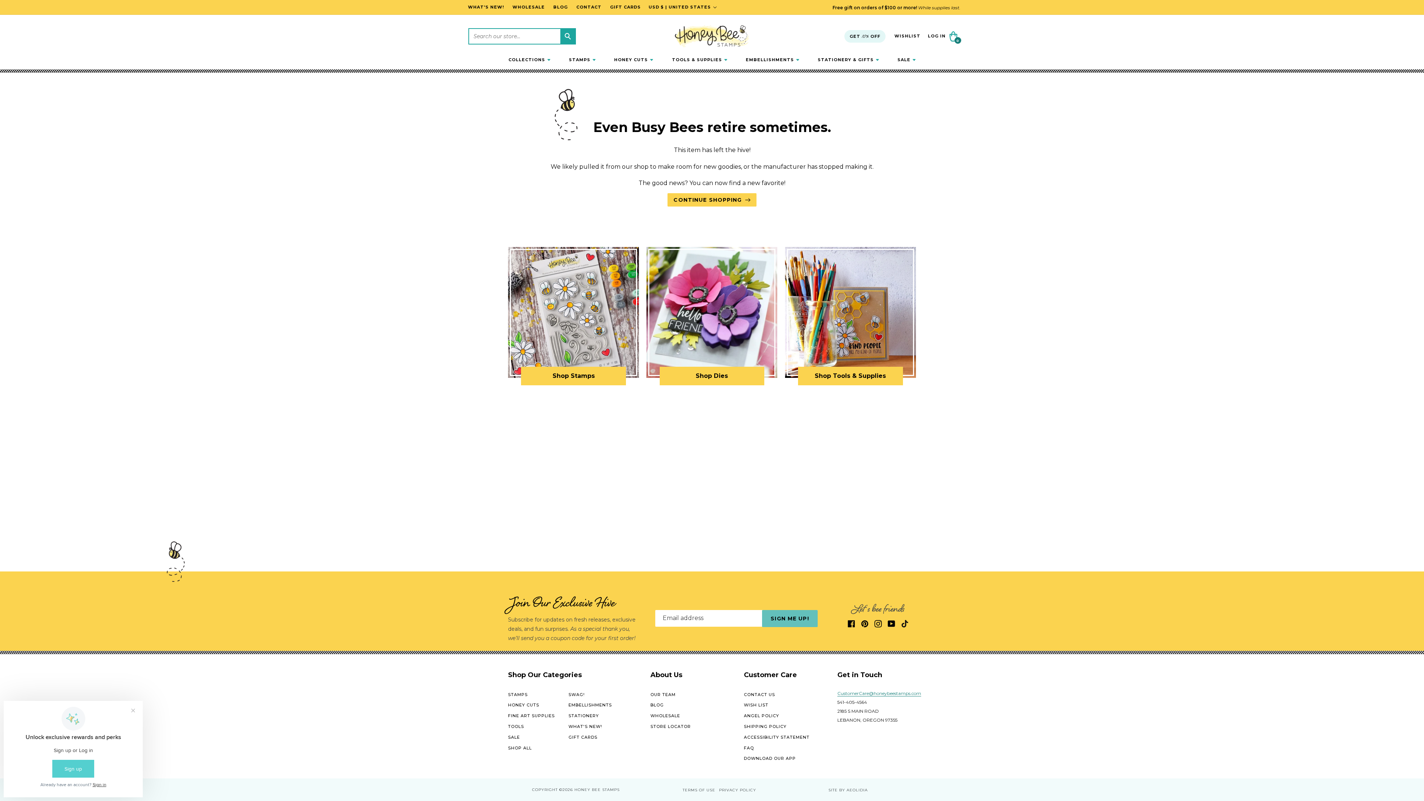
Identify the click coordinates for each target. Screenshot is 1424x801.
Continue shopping (707, 200)
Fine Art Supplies (531, 715)
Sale (514, 737)
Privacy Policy (737, 790)
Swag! (576, 694)
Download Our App (770, 758)
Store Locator (670, 726)
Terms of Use (699, 790)
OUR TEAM (663, 694)
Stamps (518, 694)
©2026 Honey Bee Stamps (589, 789)
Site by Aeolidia (848, 790)
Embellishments (590, 705)
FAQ (749, 748)
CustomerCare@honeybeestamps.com (879, 693)
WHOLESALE (665, 715)
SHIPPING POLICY (765, 726)
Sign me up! (790, 618)
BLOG (657, 705)
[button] (529, 59)
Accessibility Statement (777, 737)
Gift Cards (582, 737)
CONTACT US (759, 694)
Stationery (583, 715)
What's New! (585, 726)
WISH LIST (756, 705)
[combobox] (522, 36)
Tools (516, 726)
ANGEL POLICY (761, 715)
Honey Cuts (523, 705)
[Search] (567, 36)
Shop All (520, 748)
